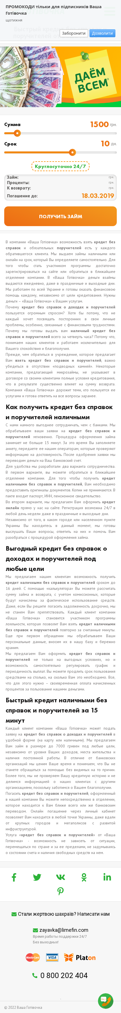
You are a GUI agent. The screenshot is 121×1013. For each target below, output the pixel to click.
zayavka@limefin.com (63, 930)
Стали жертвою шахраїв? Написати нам (64, 914)
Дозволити (102, 33)
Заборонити (74, 33)
